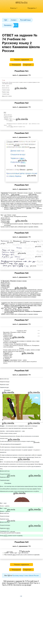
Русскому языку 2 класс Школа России (25, 575)
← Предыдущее (15, 64)
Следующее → (28, 64)
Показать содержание (21, 59)
